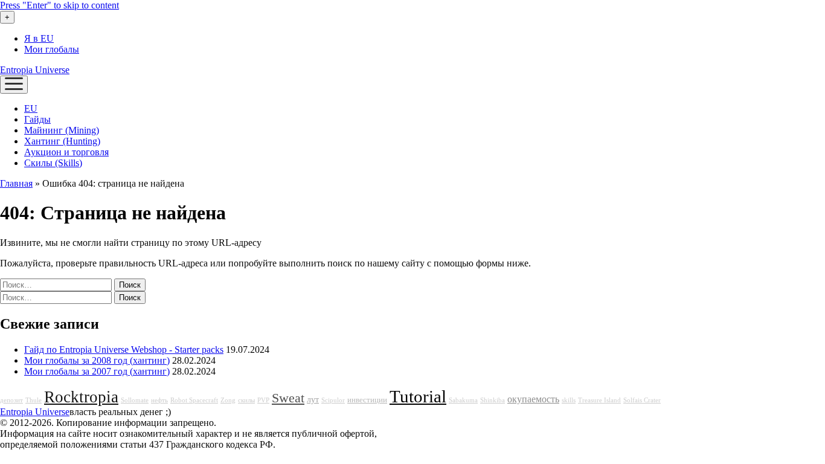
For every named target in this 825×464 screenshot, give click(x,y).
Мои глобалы (51, 49)
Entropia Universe (34, 70)
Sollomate (135, 400)
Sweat (288, 398)
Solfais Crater (642, 400)
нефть (159, 400)
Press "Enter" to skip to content (59, 5)
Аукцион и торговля (66, 152)
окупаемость (533, 399)
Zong (228, 400)
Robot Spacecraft (194, 400)
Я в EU (39, 38)
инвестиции (367, 400)
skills (569, 400)
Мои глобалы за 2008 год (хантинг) (97, 360)
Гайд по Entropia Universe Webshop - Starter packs (123, 349)
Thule (33, 400)
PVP (263, 400)
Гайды (37, 119)
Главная (16, 183)
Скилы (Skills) (53, 163)
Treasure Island (599, 400)
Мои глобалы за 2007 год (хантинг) (97, 371)
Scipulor (333, 400)
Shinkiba (492, 400)
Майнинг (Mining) (61, 130)
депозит (11, 400)
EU (30, 108)
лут (313, 399)
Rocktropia (81, 397)
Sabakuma (463, 400)
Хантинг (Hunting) (62, 141)
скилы (246, 400)
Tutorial (418, 396)
